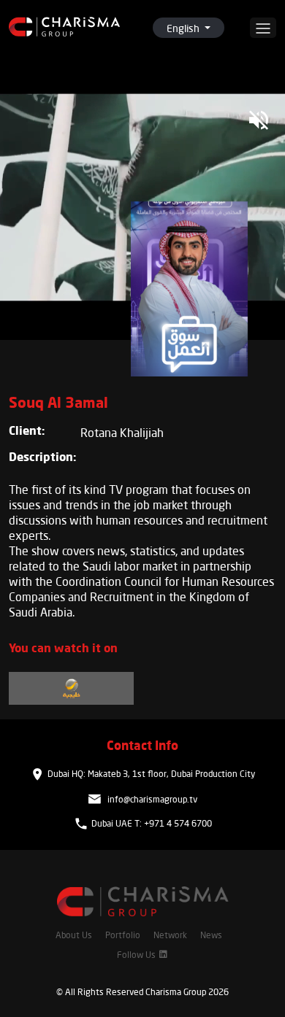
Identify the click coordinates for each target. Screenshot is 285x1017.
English (184, 28)
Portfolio (122, 934)
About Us (74, 934)
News (211, 934)
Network (170, 934)
